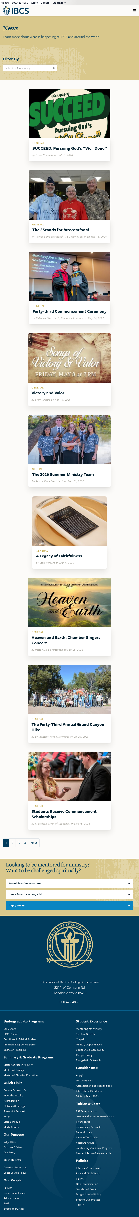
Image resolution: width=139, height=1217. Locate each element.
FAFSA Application (86, 1111)
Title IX (80, 1205)
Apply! (79, 1075)
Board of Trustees (14, 1208)
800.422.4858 (20, 3)
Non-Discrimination (87, 1184)
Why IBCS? (10, 1142)
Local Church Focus (15, 1173)
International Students (89, 1091)
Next (34, 842)
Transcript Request (14, 1111)
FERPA (79, 1178)
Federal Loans (84, 1132)
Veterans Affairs (85, 1143)
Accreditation (11, 1101)
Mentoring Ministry (89, 1029)
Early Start (10, 1029)
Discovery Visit (84, 1080)
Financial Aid (83, 1122)
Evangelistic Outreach (88, 1060)
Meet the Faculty (13, 1095)
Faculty (8, 1188)
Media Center (11, 1127)
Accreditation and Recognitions (94, 1086)
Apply (34, 3)
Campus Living (84, 1055)
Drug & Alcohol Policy (88, 1194)
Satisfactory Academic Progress (94, 1148)
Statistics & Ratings (14, 1106)
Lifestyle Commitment (88, 1168)
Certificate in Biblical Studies (20, 1039)
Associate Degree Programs (19, 1044)
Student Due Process (88, 1199)
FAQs (7, 1116)
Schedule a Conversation (25, 883)
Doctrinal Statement (15, 1167)
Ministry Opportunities (89, 1044)
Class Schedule (12, 1122)
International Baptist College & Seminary (70, 987)
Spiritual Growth (85, 1034)
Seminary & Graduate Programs (29, 1057)
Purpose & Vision (13, 1147)
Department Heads (14, 1193)
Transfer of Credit (86, 1189)
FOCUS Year (11, 1034)
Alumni (5, 3)
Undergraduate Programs (24, 1021)
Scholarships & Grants (88, 1127)
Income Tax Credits (87, 1137)
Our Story (9, 1152)
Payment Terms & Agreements (93, 1153)
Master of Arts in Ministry (18, 1065)
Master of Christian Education (21, 1075)
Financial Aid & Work (88, 1173)
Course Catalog (12, 1090)
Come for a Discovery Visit (26, 894)
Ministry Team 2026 (87, 1096)
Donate (45, 3)
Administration (12, 1198)
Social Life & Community (90, 1050)
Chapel (80, 1039)
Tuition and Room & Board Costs (95, 1116)
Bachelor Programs (15, 1050)
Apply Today (17, 905)
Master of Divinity (14, 1070)
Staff (6, 1203)
